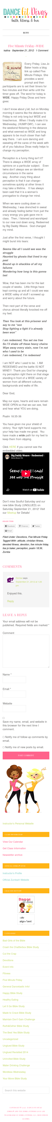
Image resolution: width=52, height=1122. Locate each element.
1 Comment (42, 50)
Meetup (12, 512)
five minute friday (39, 544)
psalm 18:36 (35, 548)
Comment (8, 633)
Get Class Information (14, 848)
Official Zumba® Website (16, 879)
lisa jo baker (9, 548)
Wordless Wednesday (14, 1071)
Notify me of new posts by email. (24, 747)
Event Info (8, 966)
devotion (24, 544)
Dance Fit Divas (26, 14)
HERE (12, 447)
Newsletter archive (12, 854)
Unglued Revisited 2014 (15, 1052)
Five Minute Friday (38, 536)
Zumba (6, 551)
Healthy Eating (10, 999)
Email (7, 689)
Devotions (21, 536)
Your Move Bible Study (15, 1078)
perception (22, 548)
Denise (19, 577)
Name (7, 674)
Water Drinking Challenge (16, 1065)
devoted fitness (11, 544)
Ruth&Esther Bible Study (16, 1025)
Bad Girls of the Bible (14, 940)
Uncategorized (10, 1039)
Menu (26, 33)
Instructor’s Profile (12, 873)
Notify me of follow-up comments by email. (25, 739)
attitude (21, 540)
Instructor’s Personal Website (18, 823)
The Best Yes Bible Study (16, 1032)
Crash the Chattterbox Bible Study (21, 947)
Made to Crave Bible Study (17, 1012)
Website (7, 703)
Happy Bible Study (12, 993)
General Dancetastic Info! (16, 986)
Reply (10, 601)
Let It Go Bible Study (14, 1006)
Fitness (6, 973)
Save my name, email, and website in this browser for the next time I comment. (25, 725)
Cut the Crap (9, 953)
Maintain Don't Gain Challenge (19, 1019)
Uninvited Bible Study (14, 1058)
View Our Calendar (13, 841)
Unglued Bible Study (13, 1045)
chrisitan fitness (35, 540)
